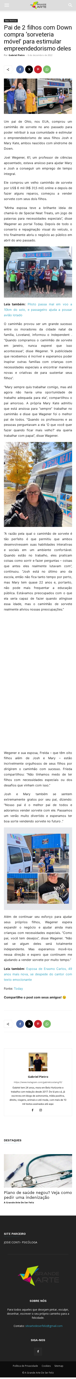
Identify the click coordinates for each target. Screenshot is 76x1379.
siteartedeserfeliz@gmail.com (44, 1326)
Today (18, 988)
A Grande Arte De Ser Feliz (19, 1202)
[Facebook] (20, 69)
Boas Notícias (11, 20)
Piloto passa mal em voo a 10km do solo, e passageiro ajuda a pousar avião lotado (38, 309)
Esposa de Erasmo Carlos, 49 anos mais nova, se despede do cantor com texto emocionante (38, 974)
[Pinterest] (38, 69)
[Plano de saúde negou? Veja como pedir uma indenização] (38, 1170)
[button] (6, 5)
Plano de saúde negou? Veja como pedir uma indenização (38, 1195)
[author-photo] (38, 1071)
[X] (29, 69)
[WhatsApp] (47, 69)
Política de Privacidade (25, 1366)
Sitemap (58, 1366)
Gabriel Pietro (17, 55)
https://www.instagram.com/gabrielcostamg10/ (38, 1082)
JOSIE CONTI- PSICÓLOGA (20, 1242)
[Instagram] (42, 1110)
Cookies (46, 1366)
